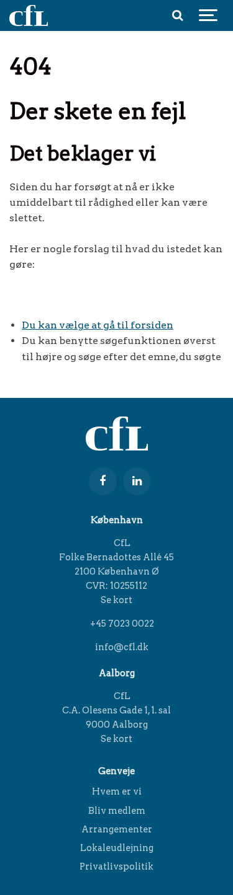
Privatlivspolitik (116, 866)
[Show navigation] (208, 15)
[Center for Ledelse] (28, 15)
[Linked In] (137, 481)
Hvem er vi (117, 792)
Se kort (116, 600)
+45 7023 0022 (121, 623)
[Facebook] (103, 481)
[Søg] (177, 15)
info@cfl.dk (120, 647)
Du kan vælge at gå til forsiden (97, 325)
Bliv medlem (116, 810)
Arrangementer (116, 829)
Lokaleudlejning (116, 847)
